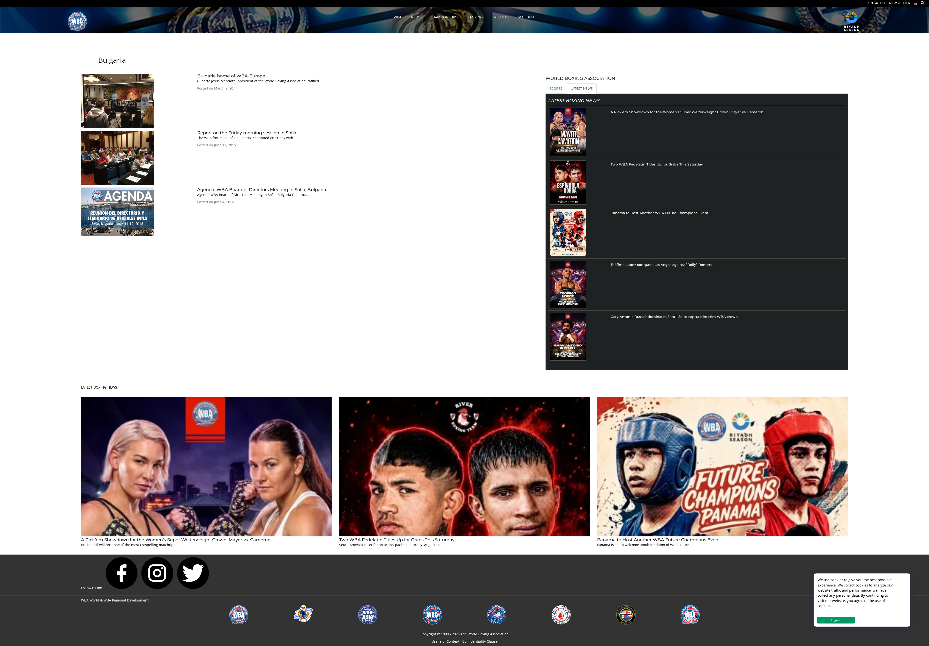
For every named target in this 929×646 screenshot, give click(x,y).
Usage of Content (445, 641)
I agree (836, 620)
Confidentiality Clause (480, 641)
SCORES (555, 88)
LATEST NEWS (581, 88)
